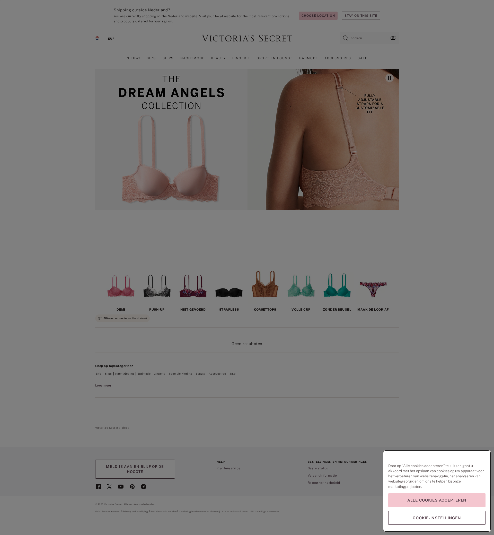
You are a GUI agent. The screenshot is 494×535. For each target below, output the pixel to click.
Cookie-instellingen (437, 518)
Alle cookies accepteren (436, 500)
